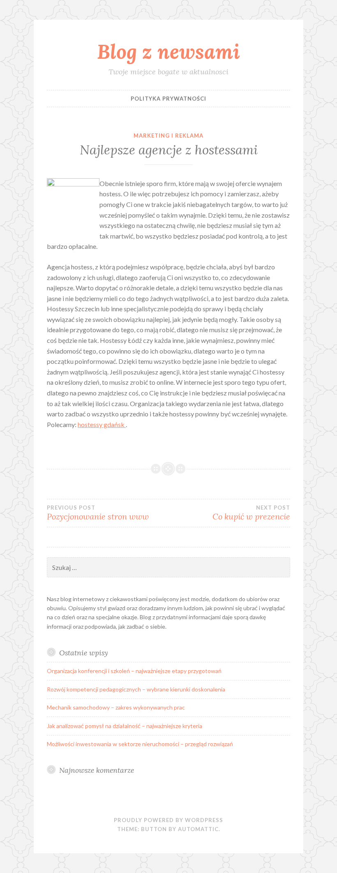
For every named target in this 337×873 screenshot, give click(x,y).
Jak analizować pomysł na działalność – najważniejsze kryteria (124, 725)
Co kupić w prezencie (251, 513)
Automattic (198, 829)
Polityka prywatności (168, 98)
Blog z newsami (168, 51)
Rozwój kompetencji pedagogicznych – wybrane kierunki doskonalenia (136, 689)
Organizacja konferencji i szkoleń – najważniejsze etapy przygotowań (134, 670)
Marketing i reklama (168, 135)
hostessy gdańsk (102, 424)
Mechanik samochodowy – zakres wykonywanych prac (116, 707)
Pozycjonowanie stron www (98, 513)
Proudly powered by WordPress (168, 820)
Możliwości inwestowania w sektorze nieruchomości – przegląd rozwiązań (140, 743)
